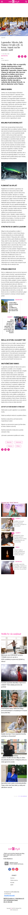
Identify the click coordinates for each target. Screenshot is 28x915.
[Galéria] (14, 26)
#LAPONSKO (9, 442)
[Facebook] (19, 56)
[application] (14, 510)
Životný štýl (4, 55)
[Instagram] (13, 869)
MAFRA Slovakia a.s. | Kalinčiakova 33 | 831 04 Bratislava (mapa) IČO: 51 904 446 (14, 900)
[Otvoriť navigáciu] (2, 1)
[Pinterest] (16, 869)
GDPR (11, 884)
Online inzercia (14, 880)
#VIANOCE (10, 446)
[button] (26, 1)
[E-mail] (22, 56)
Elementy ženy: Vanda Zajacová (9, 502)
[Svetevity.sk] (13, 1)
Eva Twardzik (5, 60)
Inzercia (12, 878)
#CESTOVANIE (18, 442)
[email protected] (9, 895)
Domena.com (15, 909)
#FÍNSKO (18, 446)
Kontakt (12, 882)
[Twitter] (25, 56)
